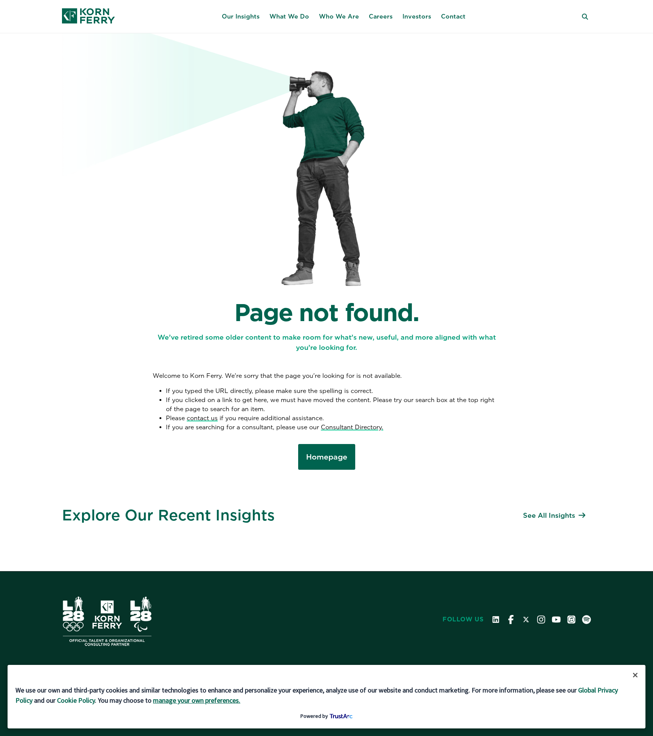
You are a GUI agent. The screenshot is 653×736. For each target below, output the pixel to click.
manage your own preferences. (196, 700)
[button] (241, 16)
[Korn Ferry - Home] (88, 16)
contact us (202, 418)
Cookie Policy (76, 700)
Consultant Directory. (352, 427)
